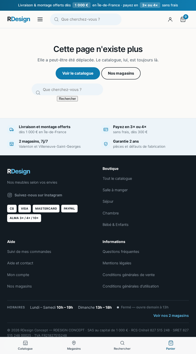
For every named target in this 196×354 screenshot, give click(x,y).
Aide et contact (20, 263)
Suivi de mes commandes (29, 251)
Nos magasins (121, 73)
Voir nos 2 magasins (171, 315)
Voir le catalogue (77, 73)
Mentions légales (117, 263)
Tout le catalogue (117, 178)
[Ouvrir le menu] (40, 19)
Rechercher (67, 99)
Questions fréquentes (121, 251)
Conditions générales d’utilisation (131, 286)
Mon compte (18, 275)
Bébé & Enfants (116, 224)
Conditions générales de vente (129, 275)
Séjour (108, 201)
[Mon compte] (170, 19)
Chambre (111, 213)
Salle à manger (115, 190)
